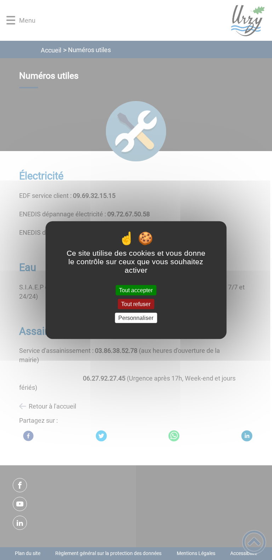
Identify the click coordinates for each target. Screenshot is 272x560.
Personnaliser (135, 318)
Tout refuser (136, 304)
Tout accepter (136, 290)
